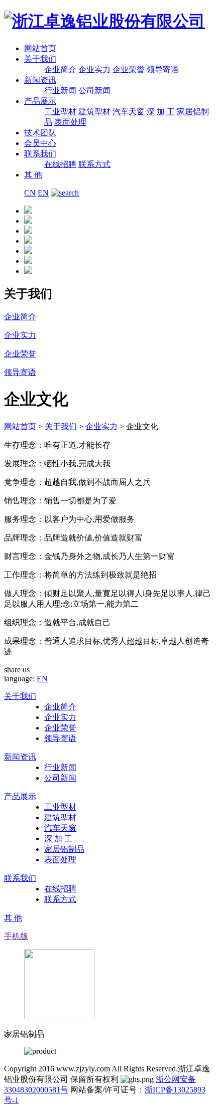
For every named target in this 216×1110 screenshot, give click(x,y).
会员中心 (40, 143)
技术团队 (40, 132)
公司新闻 (94, 90)
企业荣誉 (129, 69)
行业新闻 (60, 90)
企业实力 (94, 69)
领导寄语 (163, 69)
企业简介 (60, 69)
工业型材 (60, 111)
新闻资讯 (40, 80)
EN (43, 193)
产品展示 (40, 101)
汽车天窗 (129, 111)
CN (30, 193)
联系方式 (94, 164)
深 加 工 (161, 111)
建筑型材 (94, 111)
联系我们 (40, 153)
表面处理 (70, 122)
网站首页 (40, 48)
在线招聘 (60, 164)
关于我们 (40, 59)
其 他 (33, 174)
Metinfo (73, 1100)
